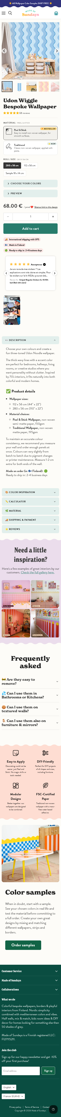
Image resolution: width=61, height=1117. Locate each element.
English (7, 1087)
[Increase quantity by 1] (53, 217)
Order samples (23, 945)
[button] (11, 113)
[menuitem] (7, 86)
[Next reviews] (55, 273)
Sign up (48, 1071)
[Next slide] (56, 50)
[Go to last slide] (4, 50)
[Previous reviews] (6, 273)
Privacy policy (15, 1107)
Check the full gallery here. (37, 572)
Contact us (47, 1107)
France (12, 1096)
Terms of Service (32, 1107)
